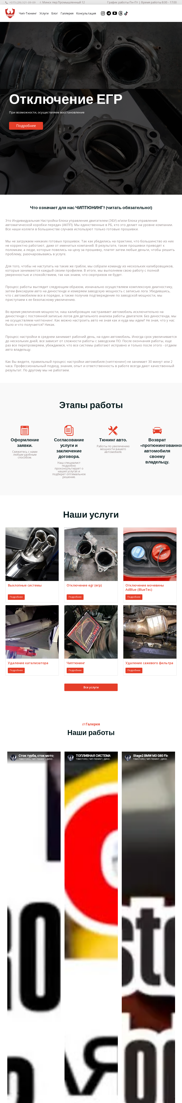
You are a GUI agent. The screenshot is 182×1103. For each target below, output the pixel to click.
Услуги (44, 13)
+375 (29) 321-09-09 (22, 2)
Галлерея (67, 13)
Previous (8, 108)
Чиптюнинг (76, 663)
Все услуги (91, 687)
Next (174, 108)
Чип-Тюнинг (28, 13)
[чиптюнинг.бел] (10, 13)
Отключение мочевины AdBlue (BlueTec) (144, 587)
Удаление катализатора (28, 663)
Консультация (86, 13)
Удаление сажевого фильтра (149, 663)
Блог (54, 13)
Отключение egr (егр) (84, 585)
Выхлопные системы (25, 585)
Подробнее (26, 125)
